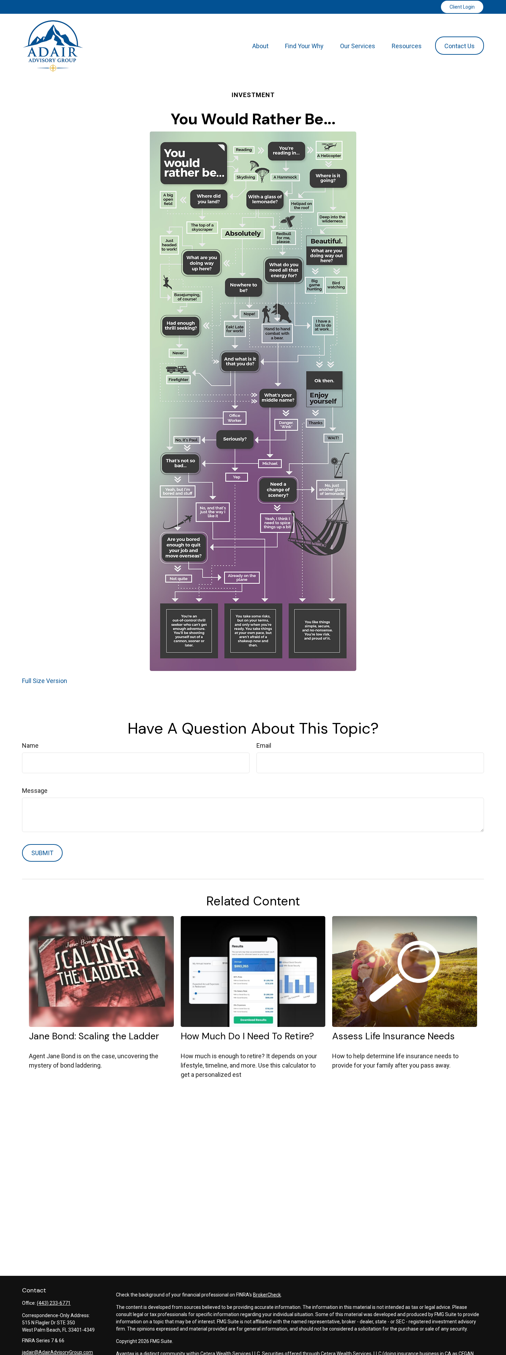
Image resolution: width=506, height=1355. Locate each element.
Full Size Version (44, 680)
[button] (260, 46)
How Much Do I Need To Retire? (247, 1036)
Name (30, 745)
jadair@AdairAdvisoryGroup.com (57, 1352)
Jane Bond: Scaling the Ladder (94, 1036)
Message (35, 790)
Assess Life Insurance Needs (393, 1036)
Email (263, 745)
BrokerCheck (267, 1295)
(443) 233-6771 (54, 1303)
